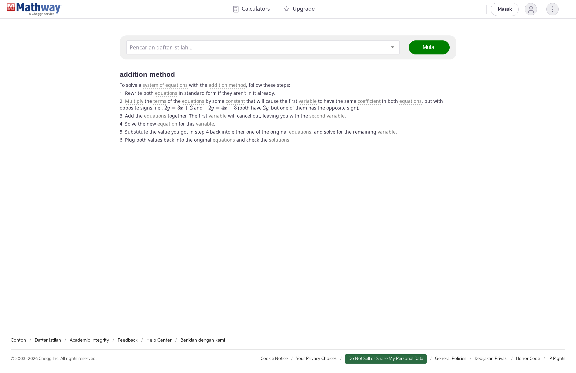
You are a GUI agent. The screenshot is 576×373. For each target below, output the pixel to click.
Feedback (128, 340)
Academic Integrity (89, 340)
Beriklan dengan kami (202, 340)
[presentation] (178, 108)
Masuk (505, 9)
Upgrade (304, 9)
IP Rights (556, 359)
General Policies (450, 359)
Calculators (256, 9)
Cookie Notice (274, 359)
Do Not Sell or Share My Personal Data (385, 359)
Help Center (159, 340)
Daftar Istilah (48, 340)
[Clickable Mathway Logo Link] (34, 9)
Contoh (18, 340)
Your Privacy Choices (316, 359)
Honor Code (528, 359)
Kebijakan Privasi (491, 359)
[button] (531, 9)
